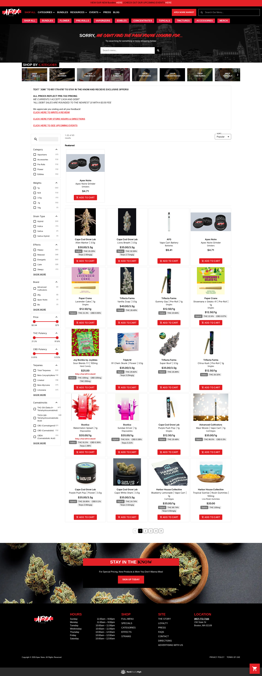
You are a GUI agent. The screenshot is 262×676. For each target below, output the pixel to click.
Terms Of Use (233, 657)
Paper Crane (85, 298)
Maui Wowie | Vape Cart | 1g (210, 428)
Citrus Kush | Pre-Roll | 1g (211, 363)
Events (93, 12)
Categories (45, 12)
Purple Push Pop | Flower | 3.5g (85, 492)
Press (107, 12)
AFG (169, 239)
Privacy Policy (217, 657)
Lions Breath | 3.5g (127, 242)
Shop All (30, 12)
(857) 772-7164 (201, 619)
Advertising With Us (170, 645)
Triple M (127, 360)
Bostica (85, 424)
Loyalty (163, 623)
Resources (77, 12)
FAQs (161, 632)
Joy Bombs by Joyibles (85, 360)
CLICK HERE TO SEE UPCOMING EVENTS (55, 125)
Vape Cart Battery (169, 242)
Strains (126, 636)
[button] (24, 74)
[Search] (158, 50)
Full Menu (127, 619)
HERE (97, 3)
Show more (39, 274)
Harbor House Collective (169, 489)
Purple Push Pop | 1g (169, 428)
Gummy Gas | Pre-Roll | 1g (169, 301)
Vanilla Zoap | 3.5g (127, 301)
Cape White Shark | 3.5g (127, 492)
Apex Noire (85, 180)
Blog (116, 12)
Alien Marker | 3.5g (85, 242)
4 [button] (156, 531)
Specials (126, 623)
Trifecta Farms (127, 298)
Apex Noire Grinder (85, 183)
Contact (163, 636)
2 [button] (145, 531)
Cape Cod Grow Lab (85, 239)
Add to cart (87, 197)
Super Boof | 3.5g (169, 363)
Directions (165, 641)
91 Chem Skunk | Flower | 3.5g (127, 363)
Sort (219, 134)
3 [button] (150, 531)
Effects (126, 632)
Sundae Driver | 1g (127, 428)
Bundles (62, 12)
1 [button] (140, 531)
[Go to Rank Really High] (131, 672)
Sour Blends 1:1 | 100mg (85, 363)
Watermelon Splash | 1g (85, 428)
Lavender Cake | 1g (85, 301)
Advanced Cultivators (210, 424)
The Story (164, 619)
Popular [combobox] (221, 136)
